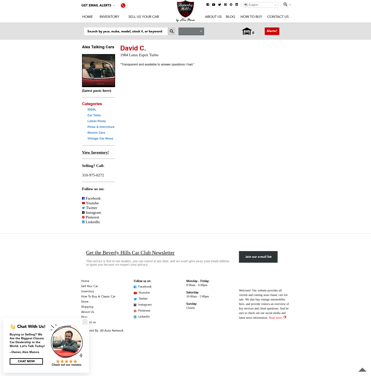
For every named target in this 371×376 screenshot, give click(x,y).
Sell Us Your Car (143, 16)
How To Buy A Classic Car (98, 296)
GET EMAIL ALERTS (96, 5)
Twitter (91, 208)
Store (84, 302)
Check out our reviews (66, 364)
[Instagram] (225, 4)
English (253, 4)
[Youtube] (213, 4)
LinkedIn (92, 222)
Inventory (109, 16)
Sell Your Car (89, 286)
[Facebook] (208, 4)
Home (87, 16)
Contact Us (278, 16)
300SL (91, 109)
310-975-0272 (93, 175)
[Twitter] (219, 4)
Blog (230, 16)
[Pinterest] (231, 4)
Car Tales (94, 115)
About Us (213, 16)
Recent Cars (96, 132)
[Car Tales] (98, 86)
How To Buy (251, 16)
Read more (276, 317)
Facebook (93, 198)
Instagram (93, 212)
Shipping (87, 307)
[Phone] (123, 5)
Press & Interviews (100, 127)
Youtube (92, 203)
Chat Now (26, 361)
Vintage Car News (100, 138)
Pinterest (92, 217)
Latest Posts (96, 121)
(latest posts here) (96, 90)
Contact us (88, 322)
